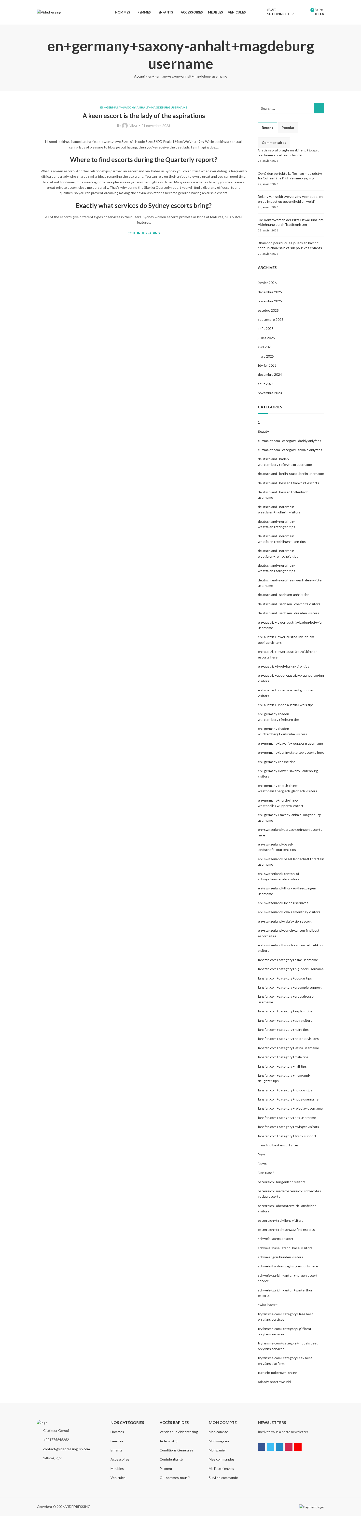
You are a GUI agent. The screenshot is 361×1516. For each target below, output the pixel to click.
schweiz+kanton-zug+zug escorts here (288, 1266)
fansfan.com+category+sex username (287, 1117)
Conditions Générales (176, 1450)
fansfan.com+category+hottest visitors (288, 1038)
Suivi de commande (223, 1478)
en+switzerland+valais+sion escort (285, 921)
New (261, 1154)
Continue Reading (143, 233)
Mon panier (217, 1450)
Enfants (117, 1450)
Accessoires (120, 1459)
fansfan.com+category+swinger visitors (288, 1127)
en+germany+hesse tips (276, 762)
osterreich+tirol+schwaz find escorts (286, 1229)
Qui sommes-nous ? (175, 1478)
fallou (132, 125)
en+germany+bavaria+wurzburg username (290, 743)
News (262, 1163)
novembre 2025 (270, 301)
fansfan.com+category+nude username (288, 1099)
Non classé (266, 1172)
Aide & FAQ (169, 1441)
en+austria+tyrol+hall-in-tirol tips (283, 666)
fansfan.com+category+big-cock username (291, 969)
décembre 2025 (270, 292)
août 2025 (266, 328)
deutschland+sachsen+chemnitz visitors (289, 604)
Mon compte (218, 1432)
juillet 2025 (266, 338)
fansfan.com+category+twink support (287, 1136)
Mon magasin (219, 1441)
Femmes (117, 1441)
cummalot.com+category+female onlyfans (290, 450)
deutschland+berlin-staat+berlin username (291, 473)
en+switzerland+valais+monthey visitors (289, 912)
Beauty (263, 431)
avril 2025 (265, 347)
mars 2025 (266, 356)
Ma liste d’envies (221, 1468)
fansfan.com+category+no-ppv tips (285, 1090)
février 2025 (267, 365)
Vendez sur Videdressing (179, 1432)
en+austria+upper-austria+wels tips (286, 705)
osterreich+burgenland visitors (281, 1182)
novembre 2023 (270, 393)
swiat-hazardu (268, 1304)
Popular (288, 127)
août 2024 (266, 384)
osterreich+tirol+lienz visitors (280, 1220)
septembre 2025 (270, 319)
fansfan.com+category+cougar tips (285, 978)
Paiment (166, 1468)
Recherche (319, 108)
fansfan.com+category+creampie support (290, 987)
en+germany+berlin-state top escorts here (291, 752)
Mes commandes (222, 1459)
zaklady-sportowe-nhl (274, 1382)
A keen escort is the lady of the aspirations (144, 116)
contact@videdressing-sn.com (66, 1449)
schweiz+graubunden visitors (280, 1257)
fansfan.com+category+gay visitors (285, 1020)
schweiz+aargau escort (275, 1238)
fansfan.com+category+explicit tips (285, 1011)
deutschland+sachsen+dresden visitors (288, 613)
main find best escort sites (278, 1145)
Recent (267, 127)
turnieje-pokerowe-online (277, 1372)
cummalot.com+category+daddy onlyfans (289, 441)
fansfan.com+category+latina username (288, 1048)
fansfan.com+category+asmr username (288, 960)
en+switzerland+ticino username (283, 903)
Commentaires (274, 142)
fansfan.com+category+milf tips (282, 1066)
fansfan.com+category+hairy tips (283, 1029)
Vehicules (118, 1478)
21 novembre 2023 (155, 125)
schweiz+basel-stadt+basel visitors (285, 1248)
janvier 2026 (267, 283)
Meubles (117, 1468)
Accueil (139, 76)
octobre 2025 (268, 310)
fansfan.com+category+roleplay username (290, 1108)
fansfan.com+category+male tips (283, 1057)
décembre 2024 (270, 374)
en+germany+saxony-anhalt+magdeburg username (143, 107)
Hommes (117, 1432)
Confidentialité (171, 1459)
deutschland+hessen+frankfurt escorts (288, 483)
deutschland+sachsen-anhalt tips (283, 594)
